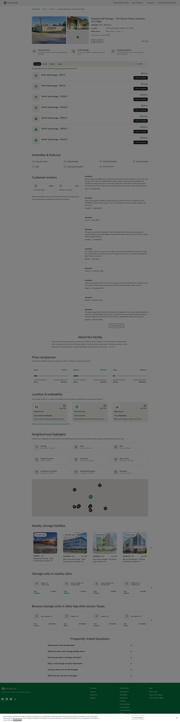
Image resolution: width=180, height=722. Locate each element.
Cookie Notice (17, 720)
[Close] (177, 718)
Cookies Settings (138, 717)
